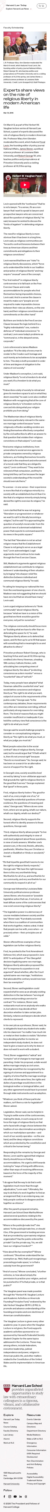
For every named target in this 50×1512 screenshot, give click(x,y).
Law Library (8, 1435)
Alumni (6, 1439)
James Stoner (26, 148)
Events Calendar (34, 1419)
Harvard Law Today (16, 5)
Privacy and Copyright (36, 1483)
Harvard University (11, 1484)
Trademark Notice (34, 1480)
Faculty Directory (10, 1430)
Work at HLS (8, 1443)
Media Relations (34, 1435)
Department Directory (36, 1430)
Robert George (25, 155)
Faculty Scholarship (13, 27)
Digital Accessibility (35, 1477)
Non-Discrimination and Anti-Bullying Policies (35, 1464)
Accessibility (32, 1473)
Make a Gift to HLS (35, 1439)
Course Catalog (10, 1426)
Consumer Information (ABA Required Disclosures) (36, 1453)
